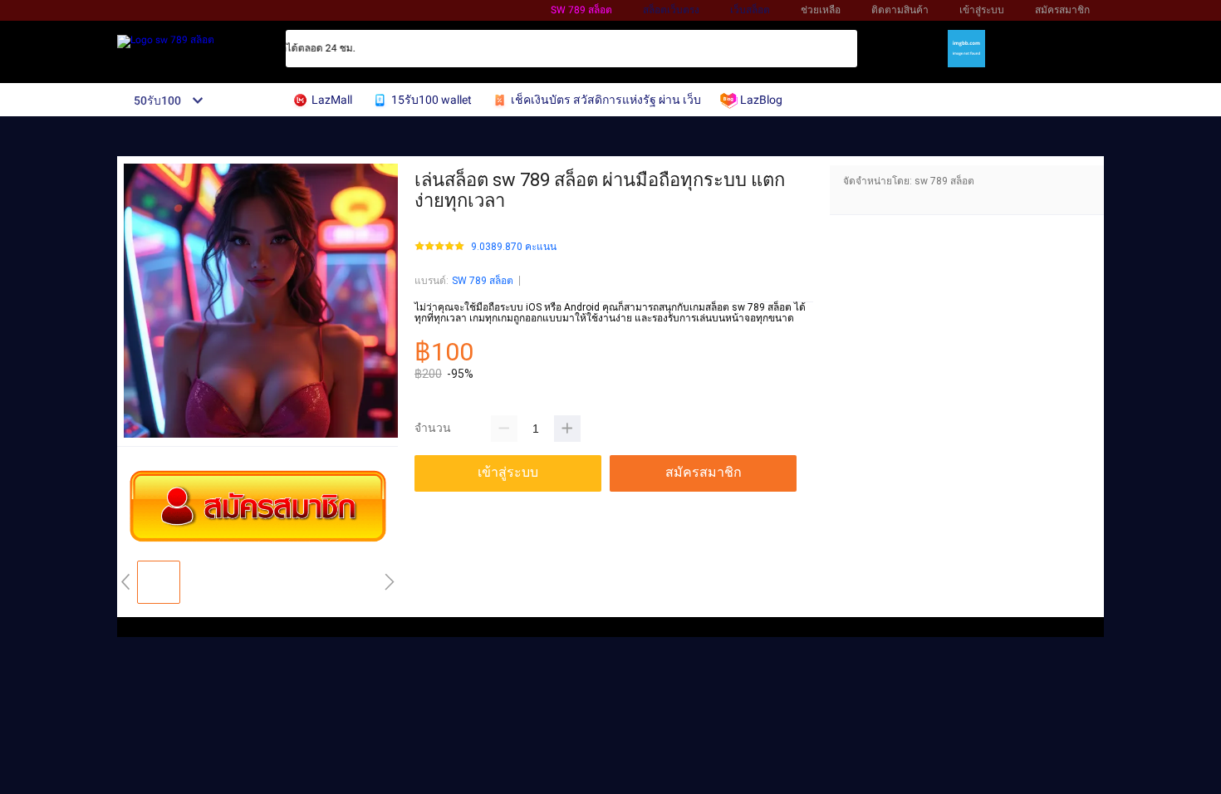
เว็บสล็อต (750, 10)
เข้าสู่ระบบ (981, 10)
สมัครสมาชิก (1062, 10)
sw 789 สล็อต (581, 10)
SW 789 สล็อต (482, 281)
